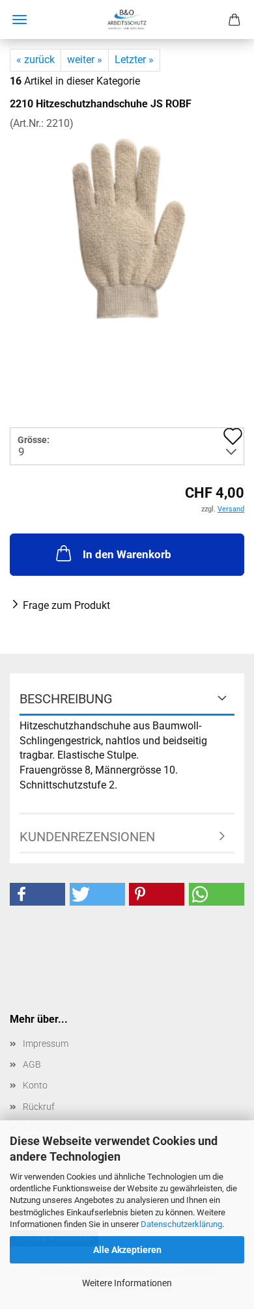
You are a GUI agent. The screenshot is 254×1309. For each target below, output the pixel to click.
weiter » (84, 59)
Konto (35, 1085)
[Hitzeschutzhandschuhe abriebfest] (127, 228)
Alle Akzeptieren (127, 1250)
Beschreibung (66, 699)
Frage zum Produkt (66, 605)
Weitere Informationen (127, 1283)
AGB (32, 1064)
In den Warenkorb (127, 554)
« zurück (35, 59)
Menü (19, 19)
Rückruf (39, 1106)
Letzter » (134, 59)
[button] (37, 894)
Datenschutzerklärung (181, 1224)
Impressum (45, 1043)
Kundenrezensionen (87, 836)
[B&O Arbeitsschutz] (127, 19)
